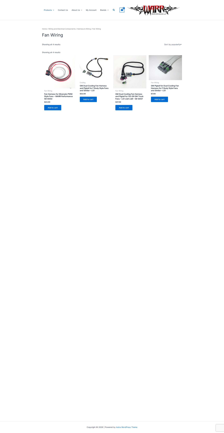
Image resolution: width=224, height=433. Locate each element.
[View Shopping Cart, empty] (121, 10)
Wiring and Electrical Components (62, 29)
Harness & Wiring (84, 29)
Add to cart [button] (53, 107)
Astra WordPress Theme (126, 427)
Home (44, 29)
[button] (53, 10)
